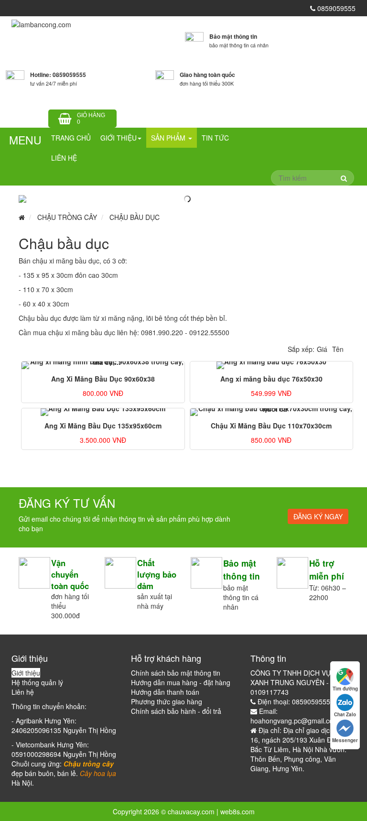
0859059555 (335, 8)
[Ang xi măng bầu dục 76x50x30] (271, 365)
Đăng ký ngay (318, 516)
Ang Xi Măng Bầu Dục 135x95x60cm (103, 425)
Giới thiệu (118, 137)
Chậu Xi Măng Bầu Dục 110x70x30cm (271, 425)
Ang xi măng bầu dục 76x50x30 (271, 378)
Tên (338, 349)
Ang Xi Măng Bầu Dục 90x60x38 (103, 378)
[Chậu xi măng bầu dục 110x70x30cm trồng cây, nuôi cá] (271, 412)
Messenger (345, 740)
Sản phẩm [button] (169, 137)
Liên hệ (64, 158)
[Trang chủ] (41, 23)
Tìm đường (345, 688)
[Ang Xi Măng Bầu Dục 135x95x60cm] (103, 412)
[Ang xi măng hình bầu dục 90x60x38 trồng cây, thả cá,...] (103, 365)
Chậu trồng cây (67, 217)
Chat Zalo (345, 714)
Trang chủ (71, 137)
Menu (25, 140)
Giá (322, 349)
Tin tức (215, 137)
